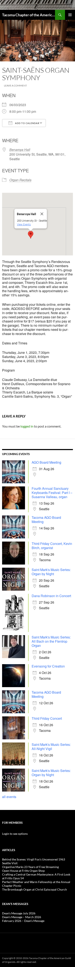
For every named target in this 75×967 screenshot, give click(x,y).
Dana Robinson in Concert (51, 595)
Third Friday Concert (47, 718)
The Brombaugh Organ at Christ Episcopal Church (34, 889)
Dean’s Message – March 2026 (21, 917)
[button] (30, 235)
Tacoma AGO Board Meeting (46, 519)
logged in (26, 426)
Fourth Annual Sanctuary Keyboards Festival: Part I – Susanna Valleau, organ (52, 492)
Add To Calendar (26, 123)
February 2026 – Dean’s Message (23, 921)
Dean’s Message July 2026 (18, 913)
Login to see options (15, 833)
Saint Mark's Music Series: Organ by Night (51, 571)
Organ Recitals (20, 180)
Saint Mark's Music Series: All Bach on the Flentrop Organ (51, 641)
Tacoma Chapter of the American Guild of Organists (28, 15)
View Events (24, 224)
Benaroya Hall (19, 149)
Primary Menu (70, 15)
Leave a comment (15, 85)
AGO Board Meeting (46, 462)
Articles (8, 850)
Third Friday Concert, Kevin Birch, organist (52, 545)
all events (9, 796)
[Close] (42, 214)
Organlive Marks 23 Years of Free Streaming (30, 867)
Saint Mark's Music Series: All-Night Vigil (51, 746)
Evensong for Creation (48, 666)
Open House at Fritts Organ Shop (23, 870)
